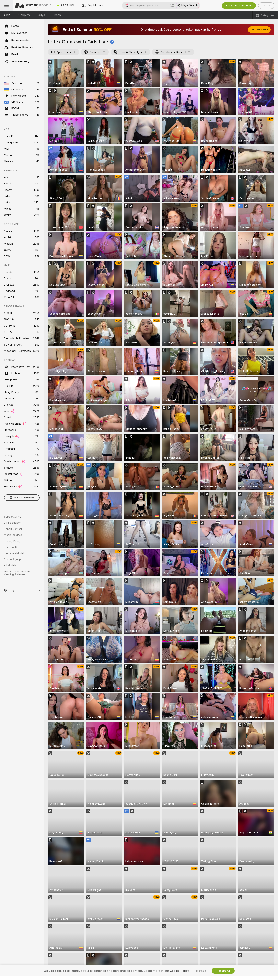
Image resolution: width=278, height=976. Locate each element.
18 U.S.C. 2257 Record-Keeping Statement (17, 573)
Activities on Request (173, 52)
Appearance (64, 52)
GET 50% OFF (259, 29)
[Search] (172, 5)
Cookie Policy (179, 970)
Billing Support (12, 522)
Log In (266, 5)
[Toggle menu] (6, 5)
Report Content (13, 529)
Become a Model (14, 553)
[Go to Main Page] (33, 5)
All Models (10, 565)
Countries (95, 52)
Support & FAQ (12, 516)
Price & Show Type (131, 52)
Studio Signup (12, 559)
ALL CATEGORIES (24, 497)
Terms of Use (12, 547)
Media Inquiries (13, 535)
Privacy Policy (12, 541)
